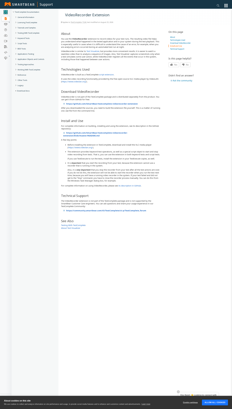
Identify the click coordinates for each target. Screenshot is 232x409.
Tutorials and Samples (27, 27)
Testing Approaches (26, 64)
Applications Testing (26, 54)
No (187, 64)
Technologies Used (177, 40)
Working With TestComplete (29, 69)
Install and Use (176, 46)
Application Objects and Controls (31, 59)
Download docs (23, 91)
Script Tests (22, 43)
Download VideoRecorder (180, 43)
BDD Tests (22, 48)
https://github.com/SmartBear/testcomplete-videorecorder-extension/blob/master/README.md (95, 134)
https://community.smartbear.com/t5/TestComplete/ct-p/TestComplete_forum (106, 210)
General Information (26, 17)
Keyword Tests (24, 38)
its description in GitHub (129, 185)
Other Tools (22, 80)
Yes (175, 64)
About (172, 37)
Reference (22, 75)
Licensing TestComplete (27, 22)
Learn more (146, 404)
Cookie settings (190, 402)
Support (46, 4)
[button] (226, 5)
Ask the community (182, 80)
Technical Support (177, 49)
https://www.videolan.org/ (74, 81)
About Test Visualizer (70, 228)
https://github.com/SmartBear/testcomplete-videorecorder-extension (102, 103)
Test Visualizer (92, 51)
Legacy (20, 85)
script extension (106, 74)
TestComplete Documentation (27, 12)
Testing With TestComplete (28, 33)
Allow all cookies (215, 402)
